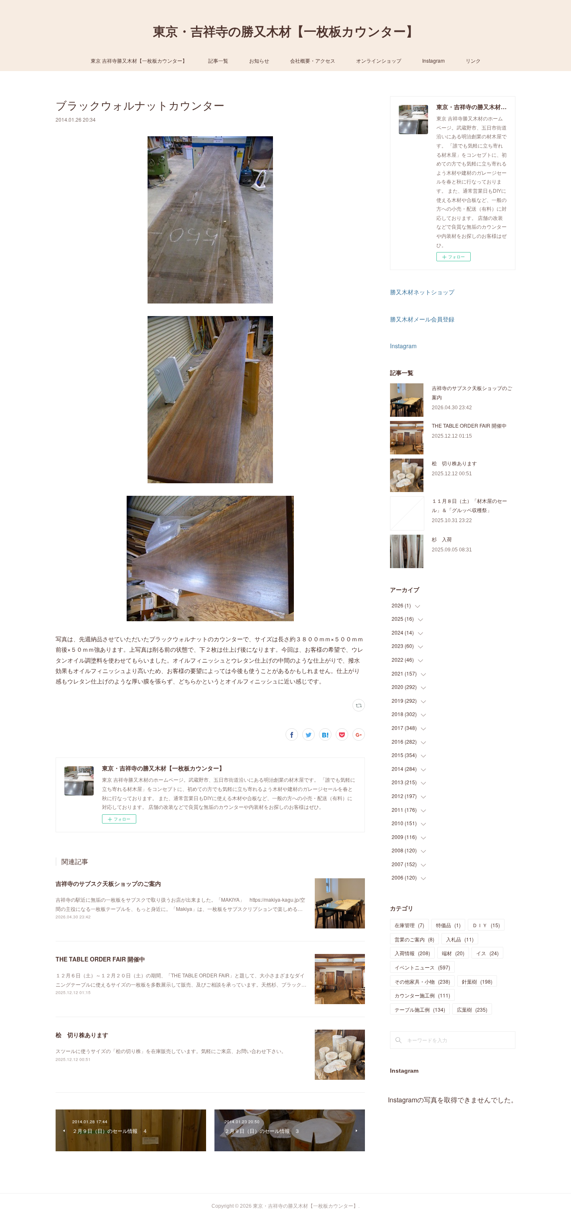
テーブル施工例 (420, 1009)
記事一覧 (218, 60)
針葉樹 (477, 981)
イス (487, 952)
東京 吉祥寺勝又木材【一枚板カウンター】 (139, 60)
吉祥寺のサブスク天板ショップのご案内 (108, 883)
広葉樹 (472, 1009)
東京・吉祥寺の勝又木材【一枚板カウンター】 (285, 31)
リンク (473, 60)
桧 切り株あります (82, 1034)
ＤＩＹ (486, 924)
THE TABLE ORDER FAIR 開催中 (100, 959)
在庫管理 (409, 924)
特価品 (448, 924)
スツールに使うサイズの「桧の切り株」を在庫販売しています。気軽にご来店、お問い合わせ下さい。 (171, 1050)
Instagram (433, 60)
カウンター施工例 (422, 995)
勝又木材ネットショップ (422, 292)
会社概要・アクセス (312, 60)
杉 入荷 (442, 539)
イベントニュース (422, 967)
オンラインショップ (378, 60)
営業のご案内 (414, 939)
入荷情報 (412, 952)
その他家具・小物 (422, 981)
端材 (453, 952)
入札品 (460, 939)
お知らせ (259, 60)
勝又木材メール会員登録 (422, 319)
